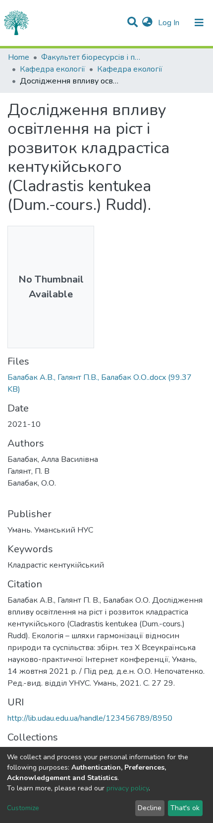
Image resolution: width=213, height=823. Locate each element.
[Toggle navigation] (199, 23)
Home (18, 57)
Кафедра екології (52, 69)
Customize (23, 808)
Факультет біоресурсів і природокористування (90, 57)
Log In (169, 22)
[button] (147, 23)
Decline (149, 808)
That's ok (185, 808)
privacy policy (127, 788)
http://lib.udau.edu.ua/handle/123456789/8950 (89, 718)
